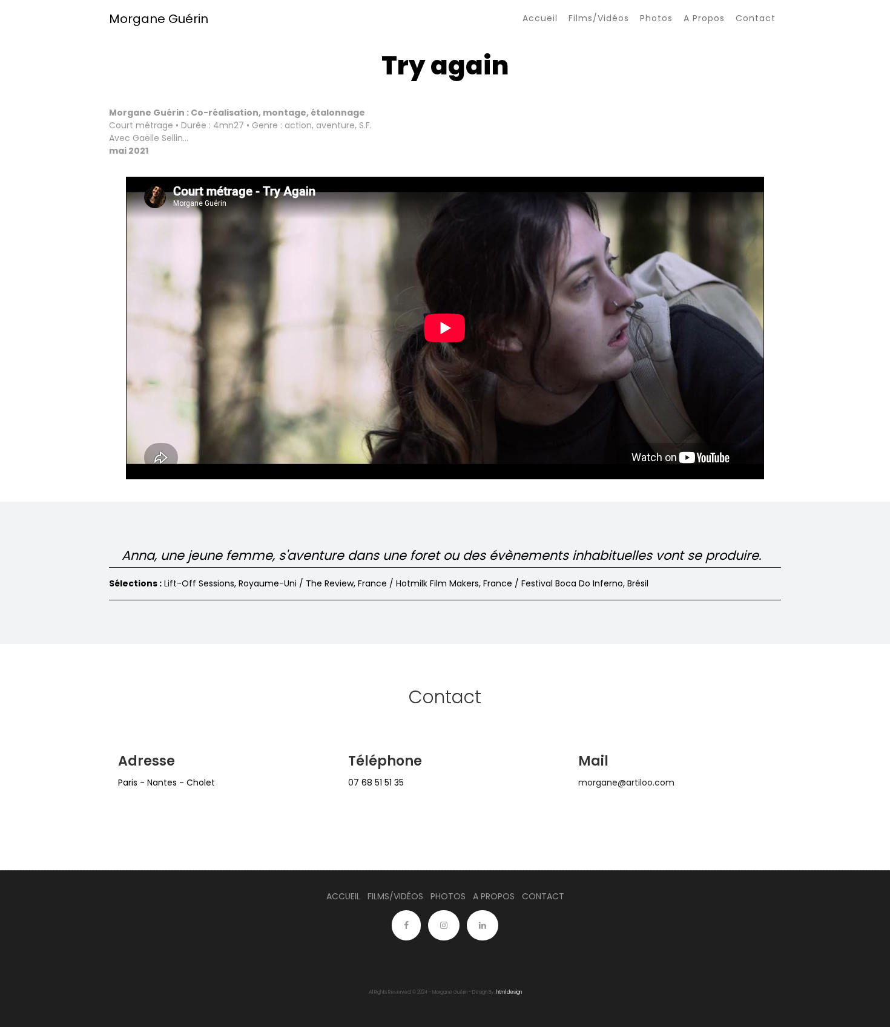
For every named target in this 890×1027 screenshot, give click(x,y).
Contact (756, 18)
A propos (704, 18)
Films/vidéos (599, 18)
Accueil (540, 18)
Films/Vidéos (395, 896)
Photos (656, 18)
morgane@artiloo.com (626, 782)
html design (509, 992)
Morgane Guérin (158, 18)
